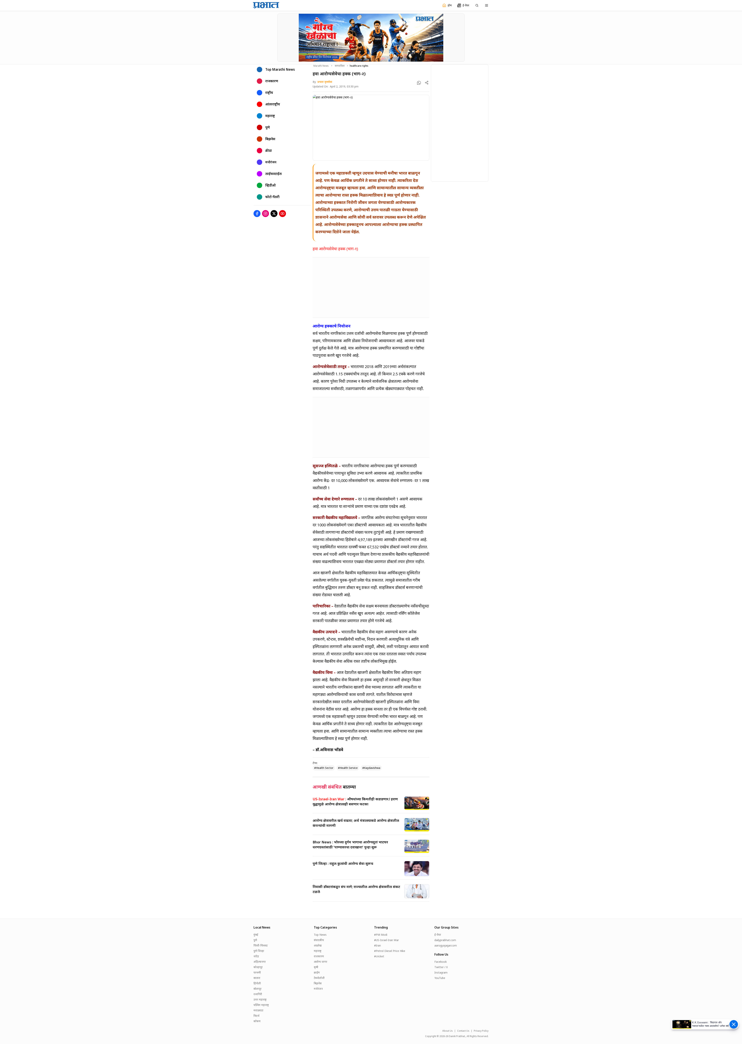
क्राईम (317, 972)
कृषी (316, 967)
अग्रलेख (318, 945)
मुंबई (256, 934)
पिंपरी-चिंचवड (261, 945)
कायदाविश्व (340, 65)
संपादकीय (319, 940)
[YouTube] (282, 213)
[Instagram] (265, 213)
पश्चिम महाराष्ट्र (261, 1005)
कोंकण (257, 1021)
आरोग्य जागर (320, 961)
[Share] (426, 82)
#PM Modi (380, 934)
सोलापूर (257, 989)
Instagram (441, 972)
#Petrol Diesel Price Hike (389, 951)
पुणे (255, 940)
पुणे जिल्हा (259, 951)
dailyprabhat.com (445, 940)
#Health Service (348, 768)
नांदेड (256, 956)
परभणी (257, 972)
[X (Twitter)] (274, 213)
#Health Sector (323, 768)
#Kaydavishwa (371, 768)
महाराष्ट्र (317, 951)
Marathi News (321, 65)
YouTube (439, 978)
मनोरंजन (318, 989)
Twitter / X (441, 967)
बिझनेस (318, 983)
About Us (447, 1030)
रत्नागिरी (258, 994)
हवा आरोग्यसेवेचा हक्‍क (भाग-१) (335, 248)
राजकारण (319, 956)
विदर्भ (256, 1016)
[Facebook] (257, 213)
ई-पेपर (437, 934)
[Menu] (486, 5)
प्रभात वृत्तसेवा (324, 82)
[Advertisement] (371, 287)
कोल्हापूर (258, 967)
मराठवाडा (258, 1010)
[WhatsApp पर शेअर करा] (419, 83)
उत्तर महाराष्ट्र (260, 999)
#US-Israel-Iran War (386, 940)
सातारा (257, 978)
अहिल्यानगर (260, 961)
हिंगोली (257, 983)
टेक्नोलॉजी (319, 978)
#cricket (379, 956)
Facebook (440, 961)
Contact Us (463, 1030)
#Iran (377, 945)
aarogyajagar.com (445, 945)
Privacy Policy (481, 1030)
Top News (320, 934)
